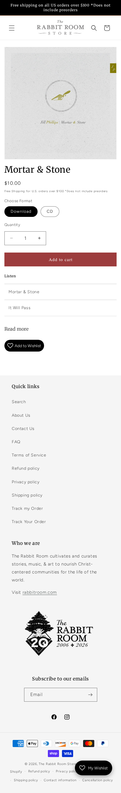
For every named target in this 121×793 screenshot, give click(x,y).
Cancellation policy (97, 780)
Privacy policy (25, 481)
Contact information (60, 780)
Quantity (12, 224)
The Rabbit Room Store (57, 764)
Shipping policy (27, 495)
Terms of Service (29, 455)
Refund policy (26, 468)
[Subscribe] (90, 695)
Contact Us (23, 428)
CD (50, 211)
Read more (16, 329)
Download (21, 211)
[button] (11, 28)
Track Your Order (29, 521)
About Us (21, 415)
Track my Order (27, 508)
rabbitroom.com (40, 592)
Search (19, 401)
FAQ (16, 441)
